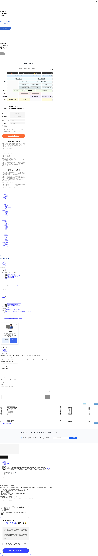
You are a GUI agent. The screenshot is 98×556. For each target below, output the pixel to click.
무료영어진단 (4, 279)
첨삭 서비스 (23, 311)
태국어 (5, 225)
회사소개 (4, 461)
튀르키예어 (6, 227)
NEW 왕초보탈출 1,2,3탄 (18, 75)
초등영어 (6, 196)
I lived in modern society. (11, 419)
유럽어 (3, 210)
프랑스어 (6, 212)
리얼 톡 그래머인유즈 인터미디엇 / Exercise (35, 93)
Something (9, 415)
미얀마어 (6, 226)
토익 (5, 198)
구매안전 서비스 (5, 464)
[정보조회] (48, 468)
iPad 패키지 (13, 274)
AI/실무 (5, 209)
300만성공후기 (5, 278)
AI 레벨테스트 (12, 285)
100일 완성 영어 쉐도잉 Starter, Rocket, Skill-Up (41, 79)
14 (5, 423)
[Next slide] (15, 472)
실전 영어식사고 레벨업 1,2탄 (47, 75)
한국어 (3, 230)
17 (7, 423)
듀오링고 (6, 205)
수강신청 (4, 269)
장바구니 (16, 318)
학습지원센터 (4, 350)
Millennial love (9, 409)
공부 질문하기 (15, 311)
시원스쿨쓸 (6, 244)
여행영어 (24, 99)
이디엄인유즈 (47, 84)
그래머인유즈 (15, 276)
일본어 (5, 221)
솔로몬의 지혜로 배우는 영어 (47, 99)
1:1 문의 (3, 481)
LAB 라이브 (6, 247)
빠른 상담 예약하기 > (13, 136)
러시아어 (6, 214)
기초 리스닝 (24, 87)
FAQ (15, 296)
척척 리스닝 (24, 84)
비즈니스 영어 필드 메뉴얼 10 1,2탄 (30, 90)
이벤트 (3, 297)
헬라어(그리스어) (7, 216)
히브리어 (6, 229)
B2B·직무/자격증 (5, 242)
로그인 (3, 261)
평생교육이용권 (17, 305)
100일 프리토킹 (10, 276)
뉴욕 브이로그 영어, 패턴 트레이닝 (47, 87)
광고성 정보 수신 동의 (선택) (10, 131)
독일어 (5, 213)
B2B (5, 243)
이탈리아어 (6, 215)
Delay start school (10, 411)
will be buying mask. (10, 420)
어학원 (3, 245)
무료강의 (6, 311)
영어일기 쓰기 (5, 351)
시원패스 (9, 274)
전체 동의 (6, 126)
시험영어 (4, 197)
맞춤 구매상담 (10, 286)
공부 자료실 (15, 293)
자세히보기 (21, 129)
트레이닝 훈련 (35, 87)
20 (10, 423)
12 (3, 423)
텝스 (5, 200)
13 (4, 423)
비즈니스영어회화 (10, 277)
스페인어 (6, 211)
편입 (3, 241)
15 (6, 423)
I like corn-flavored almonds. (11, 408)
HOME (3, 349)
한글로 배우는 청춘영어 (13, 99)
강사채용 (6, 249)
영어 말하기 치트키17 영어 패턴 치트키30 (18, 79)
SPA (5, 208)
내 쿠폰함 (20, 318)
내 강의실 (6, 318)
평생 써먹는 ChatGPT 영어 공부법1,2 (41, 81)
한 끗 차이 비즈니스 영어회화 (18, 90)
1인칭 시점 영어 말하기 (35, 84)
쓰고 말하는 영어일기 (35, 96)
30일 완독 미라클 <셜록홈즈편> (47, 96)
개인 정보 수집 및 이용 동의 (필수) (11, 129)
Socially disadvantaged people (12, 407)
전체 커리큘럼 (11, 296)
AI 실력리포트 (17, 285)
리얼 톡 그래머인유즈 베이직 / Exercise (24, 93)
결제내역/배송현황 (11, 318)
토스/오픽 (6, 199)
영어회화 (4, 194)
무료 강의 (10, 293)
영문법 (5, 206)
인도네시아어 (6, 224)
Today (8, 410)
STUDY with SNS (24, 81)
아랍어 (5, 228)
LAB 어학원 (6, 246)
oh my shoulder (9, 421)
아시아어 (4, 220)
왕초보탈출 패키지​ (10, 275)
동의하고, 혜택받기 (15, 550)
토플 (5, 204)
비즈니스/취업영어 (7, 207)
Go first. (8, 414)
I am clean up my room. (11, 406)
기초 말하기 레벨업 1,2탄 (36, 75)
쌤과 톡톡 (19, 311)
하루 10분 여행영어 (17, 275)
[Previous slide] (3, 472)
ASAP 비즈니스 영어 (44, 90)
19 (9, 423)
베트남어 (6, 223)
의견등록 (73, 437)
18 (8, 423)
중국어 (5, 222)
